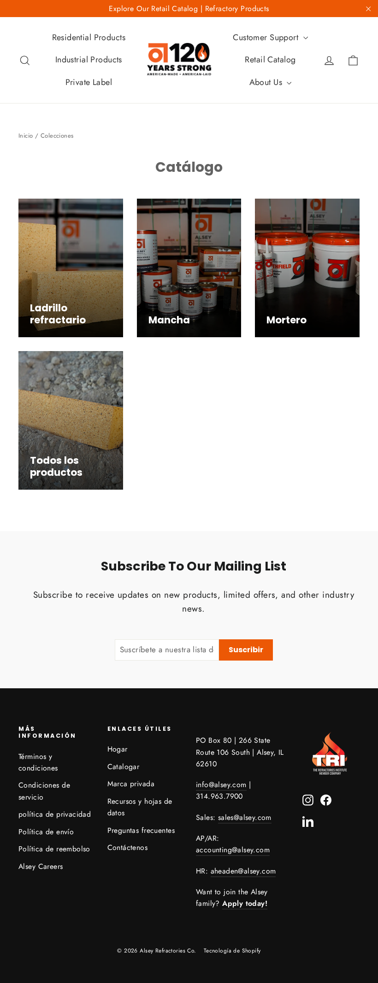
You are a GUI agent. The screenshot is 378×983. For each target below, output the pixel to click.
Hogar (117, 749)
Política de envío (46, 831)
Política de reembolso (54, 848)
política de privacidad (54, 814)
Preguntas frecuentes (141, 830)
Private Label (88, 82)
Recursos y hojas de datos (139, 807)
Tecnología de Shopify (232, 951)
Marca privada (131, 783)
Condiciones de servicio (44, 791)
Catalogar (123, 766)
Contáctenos (127, 847)
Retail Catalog (270, 60)
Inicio (25, 135)
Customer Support (267, 37)
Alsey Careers (40, 866)
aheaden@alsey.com (243, 871)
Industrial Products (88, 60)
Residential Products (89, 37)
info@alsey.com (221, 784)
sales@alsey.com (245, 817)
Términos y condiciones (38, 762)
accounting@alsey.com (233, 849)
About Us (267, 82)
